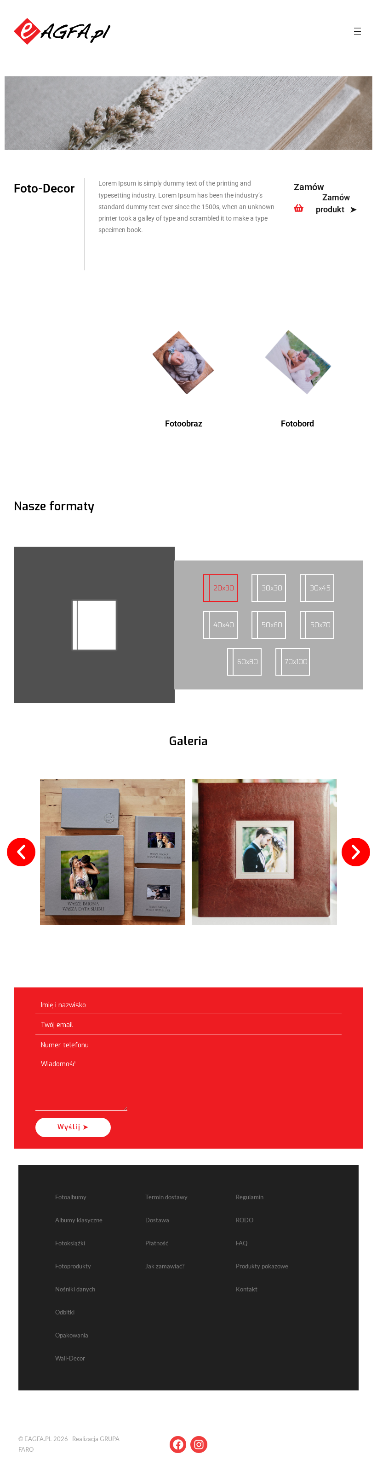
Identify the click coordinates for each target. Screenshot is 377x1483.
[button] (21, 852)
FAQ (241, 1243)
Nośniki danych (75, 1289)
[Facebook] (178, 1444)
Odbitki (64, 1312)
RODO (244, 1220)
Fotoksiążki (70, 1243)
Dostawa (157, 1220)
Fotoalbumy (70, 1197)
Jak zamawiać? (164, 1266)
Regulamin (249, 1197)
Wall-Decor (70, 1358)
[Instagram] (198, 1444)
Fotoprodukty (73, 1266)
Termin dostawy (166, 1197)
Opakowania (71, 1335)
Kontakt (246, 1289)
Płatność (156, 1243)
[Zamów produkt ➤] (298, 208)
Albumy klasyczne (79, 1220)
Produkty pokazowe (262, 1266)
